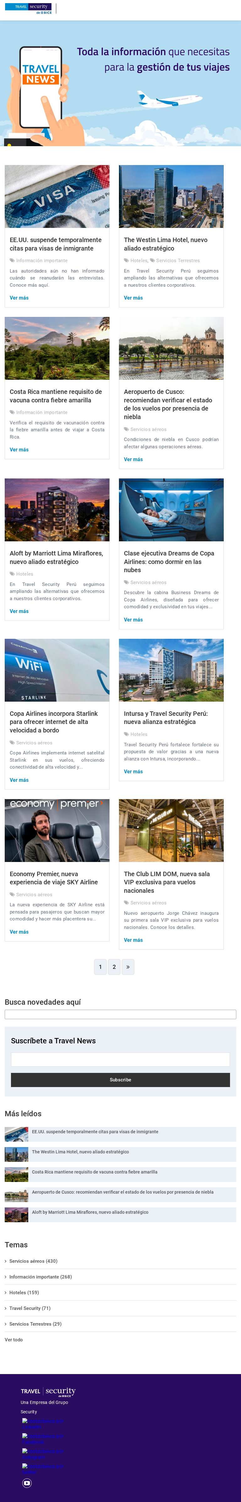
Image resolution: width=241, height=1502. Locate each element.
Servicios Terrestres (178, 260)
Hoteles (139, 260)
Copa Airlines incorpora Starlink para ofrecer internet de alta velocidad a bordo (54, 722)
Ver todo (14, 1340)
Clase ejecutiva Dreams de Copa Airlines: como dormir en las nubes (169, 561)
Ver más (19, 298)
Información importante (42, 260)
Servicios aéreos (149, 429)
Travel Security (30, 1308)
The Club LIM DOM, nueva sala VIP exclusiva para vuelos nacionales (167, 882)
